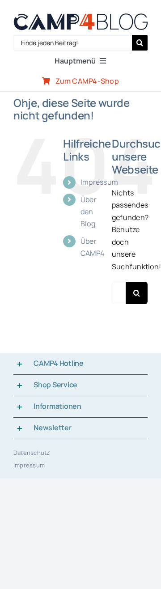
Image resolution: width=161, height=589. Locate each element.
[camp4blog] (80, 17)
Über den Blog (88, 212)
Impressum (99, 182)
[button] (80, 363)
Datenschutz (31, 453)
